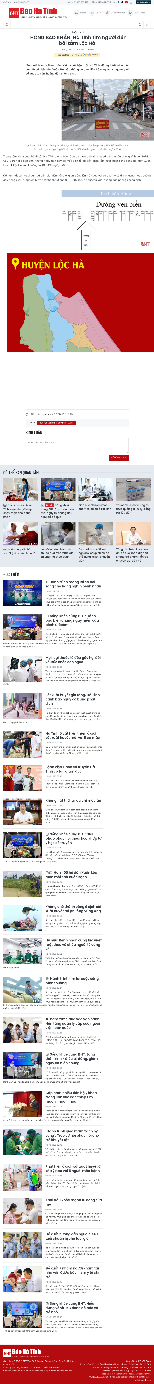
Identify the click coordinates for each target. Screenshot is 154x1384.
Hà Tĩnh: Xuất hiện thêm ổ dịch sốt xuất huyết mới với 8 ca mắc (72, 735)
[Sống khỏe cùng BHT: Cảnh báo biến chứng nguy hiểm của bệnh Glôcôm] (22, 627)
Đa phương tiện (118, 12)
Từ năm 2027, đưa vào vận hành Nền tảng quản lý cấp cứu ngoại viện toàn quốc (72, 1023)
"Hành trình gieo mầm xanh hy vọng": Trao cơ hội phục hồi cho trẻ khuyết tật (72, 1135)
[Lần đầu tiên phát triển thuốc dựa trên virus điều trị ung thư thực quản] (58, 533)
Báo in (99, 12)
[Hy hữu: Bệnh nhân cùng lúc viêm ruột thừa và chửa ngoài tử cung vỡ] (22, 951)
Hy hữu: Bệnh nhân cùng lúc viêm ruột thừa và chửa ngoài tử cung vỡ (74, 944)
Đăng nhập (144, 2)
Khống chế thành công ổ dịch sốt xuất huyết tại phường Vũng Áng (73, 909)
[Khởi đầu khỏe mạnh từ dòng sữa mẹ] (22, 1211)
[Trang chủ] (6, 24)
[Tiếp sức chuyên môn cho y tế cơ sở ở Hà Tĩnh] (96, 489)
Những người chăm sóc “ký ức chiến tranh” (19, 551)
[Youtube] (126, 2)
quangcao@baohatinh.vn (137, 1377)
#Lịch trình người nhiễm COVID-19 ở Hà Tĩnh (52, 414)
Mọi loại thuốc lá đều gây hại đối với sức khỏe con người (73, 660)
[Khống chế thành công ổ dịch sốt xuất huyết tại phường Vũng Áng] (22, 918)
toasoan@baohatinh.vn (140, 1374)
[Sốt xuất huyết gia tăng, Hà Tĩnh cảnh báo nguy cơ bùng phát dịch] (22, 706)
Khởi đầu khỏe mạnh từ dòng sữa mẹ (73, 1202)
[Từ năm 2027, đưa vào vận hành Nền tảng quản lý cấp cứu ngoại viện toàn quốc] (22, 1030)
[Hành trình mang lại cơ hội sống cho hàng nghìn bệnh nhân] (22, 593)
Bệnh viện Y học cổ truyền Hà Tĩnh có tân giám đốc (70, 769)
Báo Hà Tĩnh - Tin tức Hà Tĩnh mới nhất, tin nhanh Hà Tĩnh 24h (40, 13)
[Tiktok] (122, 2)
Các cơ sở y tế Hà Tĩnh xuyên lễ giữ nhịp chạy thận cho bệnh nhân (17, 511)
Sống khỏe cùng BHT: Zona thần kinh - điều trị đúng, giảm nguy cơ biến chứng (71, 1058)
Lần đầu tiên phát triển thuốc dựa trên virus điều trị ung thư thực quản (58, 553)
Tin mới (83, 12)
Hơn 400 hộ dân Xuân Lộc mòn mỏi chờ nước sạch (71, 875)
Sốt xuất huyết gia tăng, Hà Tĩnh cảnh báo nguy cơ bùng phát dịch (72, 699)
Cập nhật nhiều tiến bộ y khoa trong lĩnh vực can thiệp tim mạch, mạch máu (71, 1097)
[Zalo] (131, 2)
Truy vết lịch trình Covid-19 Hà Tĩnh (56, 423)
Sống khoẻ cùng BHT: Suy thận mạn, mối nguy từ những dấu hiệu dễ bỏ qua (57, 511)
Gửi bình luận (118, 457)
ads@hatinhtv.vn (143, 1380)
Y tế (82, 32)
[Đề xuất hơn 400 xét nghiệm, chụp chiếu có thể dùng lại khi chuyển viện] (96, 533)
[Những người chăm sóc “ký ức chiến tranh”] (20, 533)
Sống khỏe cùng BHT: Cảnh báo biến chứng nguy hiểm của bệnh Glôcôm (72, 620)
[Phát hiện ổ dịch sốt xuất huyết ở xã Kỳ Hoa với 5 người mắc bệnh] (22, 1177)
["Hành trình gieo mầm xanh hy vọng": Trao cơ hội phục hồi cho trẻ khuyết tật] (22, 1142)
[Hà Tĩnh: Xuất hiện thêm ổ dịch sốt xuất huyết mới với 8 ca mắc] (22, 744)
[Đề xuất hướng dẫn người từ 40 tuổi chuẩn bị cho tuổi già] (22, 1245)
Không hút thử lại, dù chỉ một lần (73, 801)
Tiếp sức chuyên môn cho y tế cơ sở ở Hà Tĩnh (95, 507)
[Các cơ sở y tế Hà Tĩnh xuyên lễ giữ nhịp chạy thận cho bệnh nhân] (20, 489)
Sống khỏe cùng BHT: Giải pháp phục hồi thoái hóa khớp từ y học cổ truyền (73, 838)
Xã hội (73, 32)
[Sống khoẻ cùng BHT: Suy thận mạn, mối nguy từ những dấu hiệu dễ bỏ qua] (58, 489)
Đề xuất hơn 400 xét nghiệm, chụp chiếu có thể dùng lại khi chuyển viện (94, 555)
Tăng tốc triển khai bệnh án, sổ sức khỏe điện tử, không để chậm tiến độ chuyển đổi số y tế (132, 555)
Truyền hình (139, 12)
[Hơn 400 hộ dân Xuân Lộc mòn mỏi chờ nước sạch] (22, 884)
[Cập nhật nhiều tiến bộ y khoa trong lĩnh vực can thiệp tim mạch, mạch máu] (22, 1104)
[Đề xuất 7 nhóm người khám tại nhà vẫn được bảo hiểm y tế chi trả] (22, 1279)
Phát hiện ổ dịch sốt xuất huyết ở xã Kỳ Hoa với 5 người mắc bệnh (73, 1168)
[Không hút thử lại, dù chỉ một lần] (22, 812)
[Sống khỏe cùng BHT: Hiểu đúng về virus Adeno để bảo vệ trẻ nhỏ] (22, 1315)
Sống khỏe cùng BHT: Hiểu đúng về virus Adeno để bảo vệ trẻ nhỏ (71, 1308)
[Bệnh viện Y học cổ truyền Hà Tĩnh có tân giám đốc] (22, 778)
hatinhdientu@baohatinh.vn (115, 1374)
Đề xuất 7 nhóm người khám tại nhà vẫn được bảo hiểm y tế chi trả (72, 1272)
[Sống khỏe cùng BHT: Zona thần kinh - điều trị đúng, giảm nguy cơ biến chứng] (22, 1065)
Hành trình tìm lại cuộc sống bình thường (72, 981)
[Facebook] (118, 2)
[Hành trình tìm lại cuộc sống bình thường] (22, 990)
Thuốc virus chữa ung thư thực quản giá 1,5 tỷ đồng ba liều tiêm (133, 508)
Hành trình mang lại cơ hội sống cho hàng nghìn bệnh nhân (73, 584)
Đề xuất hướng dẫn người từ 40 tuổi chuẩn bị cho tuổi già (71, 1236)
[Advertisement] (77, 376)
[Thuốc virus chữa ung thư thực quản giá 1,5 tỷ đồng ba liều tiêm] (133, 489)
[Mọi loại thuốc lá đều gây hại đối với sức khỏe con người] (22, 669)
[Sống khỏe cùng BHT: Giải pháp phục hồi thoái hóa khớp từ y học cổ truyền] (22, 845)
